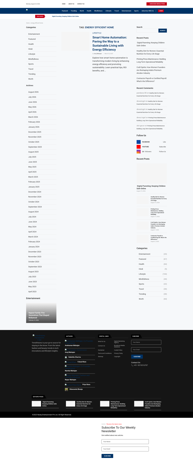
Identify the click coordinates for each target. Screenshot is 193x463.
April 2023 (32, 292)
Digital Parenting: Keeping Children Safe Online (65, 16)
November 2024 (34, 197)
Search (139, 27)
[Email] (144, 4)
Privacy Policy (118, 353)
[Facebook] (135, 4)
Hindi (153, 269)
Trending (74, 11)
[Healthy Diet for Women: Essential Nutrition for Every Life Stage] (143, 200)
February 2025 (34, 182)
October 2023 (33, 262)
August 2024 (33, 212)
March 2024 (33, 237)
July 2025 (32, 157)
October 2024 (33, 202)
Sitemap (100, 356)
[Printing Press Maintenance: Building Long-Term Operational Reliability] (143, 212)
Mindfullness (153, 279)
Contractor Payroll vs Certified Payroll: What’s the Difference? (159, 237)
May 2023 (32, 286)
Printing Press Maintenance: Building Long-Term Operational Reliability (157, 211)
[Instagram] (138, 4)
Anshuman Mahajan (72, 345)
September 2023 (35, 267)
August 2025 (33, 152)
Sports (136, 11)
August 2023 (33, 272)
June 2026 (32, 102)
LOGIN (161, 11)
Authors (69, 336)
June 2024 (32, 222)
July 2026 (32, 97)
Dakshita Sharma (74, 357)
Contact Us (80, 4)
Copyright (117, 356)
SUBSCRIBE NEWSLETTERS (157, 4)
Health (89, 11)
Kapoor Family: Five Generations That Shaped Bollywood (39, 315)
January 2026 (33, 127)
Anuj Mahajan (98, 53)
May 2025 (32, 167)
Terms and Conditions (105, 353)
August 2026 (33, 92)
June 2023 (32, 282)
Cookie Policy (118, 350)
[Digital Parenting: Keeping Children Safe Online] (152, 173)
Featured (65, 11)
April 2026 (32, 112)
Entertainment (126, 11)
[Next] (50, 16)
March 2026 (33, 117)
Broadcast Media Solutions (119, 346)
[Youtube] (142, 4)
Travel (116, 11)
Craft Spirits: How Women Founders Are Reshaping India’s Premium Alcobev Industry (151, 70)
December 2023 (34, 252)
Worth (82, 11)
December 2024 (34, 192)
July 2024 (32, 217)
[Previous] (47, 16)
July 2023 (32, 277)
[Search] (166, 11)
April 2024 (32, 232)
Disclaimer (101, 350)
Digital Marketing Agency (119, 341)
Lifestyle (108, 11)
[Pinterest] (140, 4)
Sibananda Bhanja (76, 389)
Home (63, 4)
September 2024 (35, 207)
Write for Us (101, 341)
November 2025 (34, 137)
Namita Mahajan (71, 371)
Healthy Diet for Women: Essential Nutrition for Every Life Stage (159, 198)
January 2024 (33, 247)
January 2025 (33, 187)
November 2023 (34, 257)
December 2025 (34, 132)
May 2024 (32, 227)
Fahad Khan (82, 362)
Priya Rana (86, 384)
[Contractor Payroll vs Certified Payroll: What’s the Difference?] (143, 239)
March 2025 (33, 177)
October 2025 (33, 142)
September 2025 (35, 147)
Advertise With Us (148, 11)
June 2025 (32, 162)
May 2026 (32, 107)
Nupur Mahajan (70, 380)
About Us (71, 4)
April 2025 (32, 172)
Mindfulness (98, 11)
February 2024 (34, 242)
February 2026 (34, 122)
